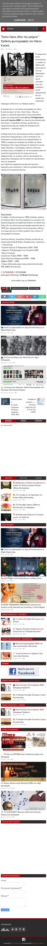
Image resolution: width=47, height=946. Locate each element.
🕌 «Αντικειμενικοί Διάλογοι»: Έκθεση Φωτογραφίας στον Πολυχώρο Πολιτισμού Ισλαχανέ (22, 388)
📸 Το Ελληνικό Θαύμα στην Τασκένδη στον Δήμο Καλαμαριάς (20, 358)
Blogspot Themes (38, 943)
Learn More (20, 20)
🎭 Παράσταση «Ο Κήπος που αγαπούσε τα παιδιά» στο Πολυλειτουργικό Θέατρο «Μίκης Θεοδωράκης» (29, 485)
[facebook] (23, 939)
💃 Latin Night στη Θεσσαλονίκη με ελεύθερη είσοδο (21, 578)
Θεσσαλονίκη (34, 288)
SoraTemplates (16, 943)
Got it (31, 20)
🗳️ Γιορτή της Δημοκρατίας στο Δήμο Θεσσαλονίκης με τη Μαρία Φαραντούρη (22, 328)
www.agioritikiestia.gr (10, 275)
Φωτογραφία (6, 291)
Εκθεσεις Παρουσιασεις (19, 288)
